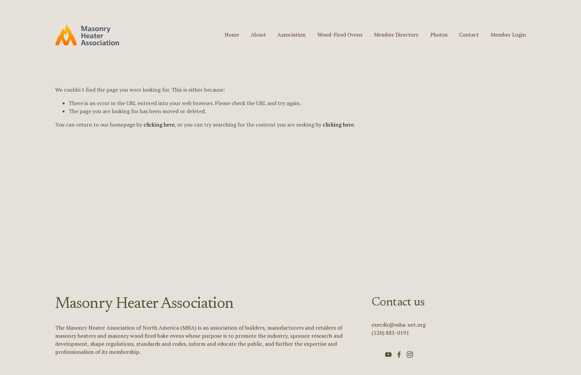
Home (232, 34)
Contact (469, 34)
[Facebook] (399, 354)
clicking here (159, 124)
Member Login (508, 34)
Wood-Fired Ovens (339, 34)
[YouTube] (388, 354)
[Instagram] (409, 354)
